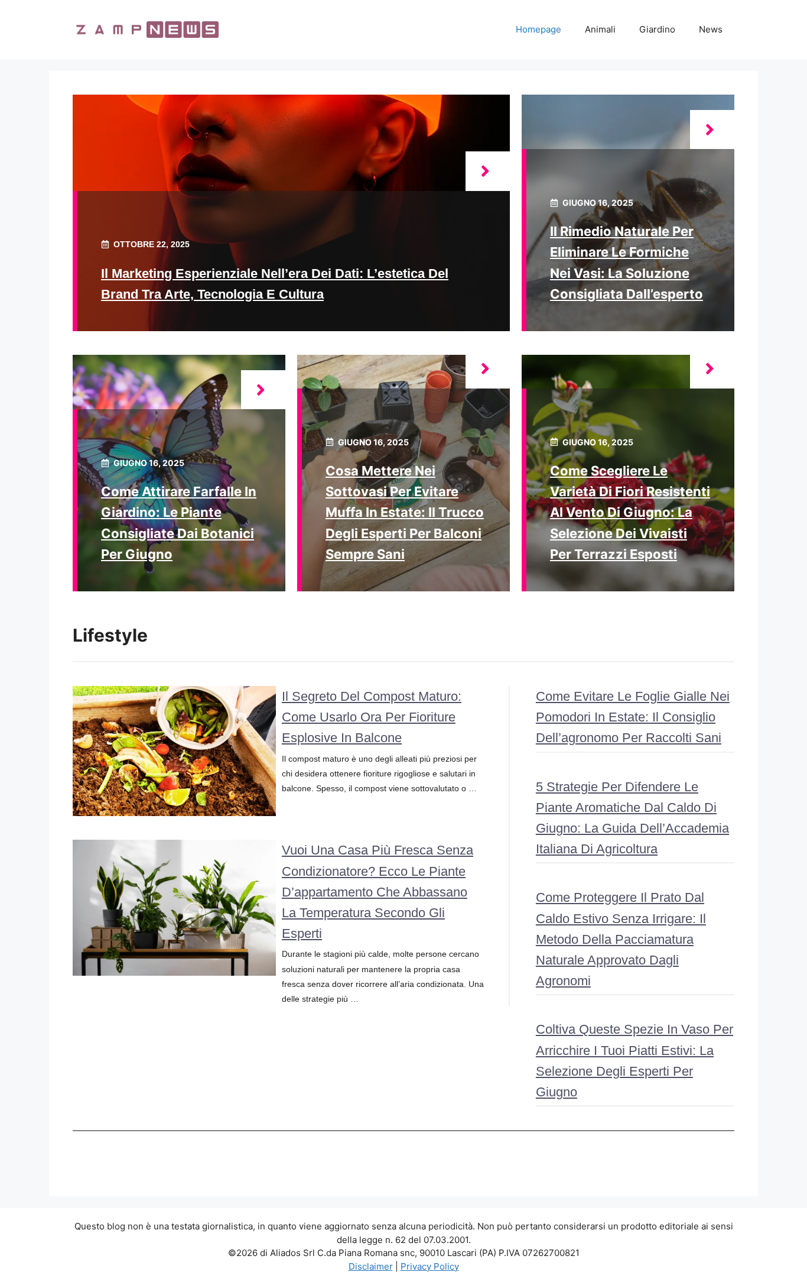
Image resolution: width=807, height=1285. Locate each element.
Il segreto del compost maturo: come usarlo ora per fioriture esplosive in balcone (371, 717)
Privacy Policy (430, 1266)
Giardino (657, 29)
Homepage (538, 29)
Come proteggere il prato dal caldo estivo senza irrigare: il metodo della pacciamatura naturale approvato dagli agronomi (621, 939)
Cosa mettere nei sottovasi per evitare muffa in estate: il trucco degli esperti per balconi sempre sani (405, 512)
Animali (600, 29)
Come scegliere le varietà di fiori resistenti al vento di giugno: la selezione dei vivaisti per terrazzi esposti (630, 512)
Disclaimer (371, 1266)
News (711, 29)
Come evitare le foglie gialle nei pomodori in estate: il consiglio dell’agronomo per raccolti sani (633, 717)
